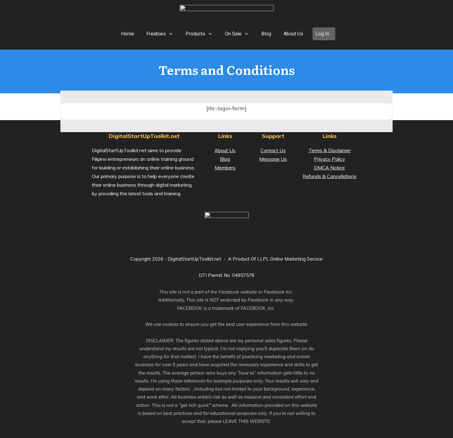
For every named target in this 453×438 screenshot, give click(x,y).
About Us (224, 150)
